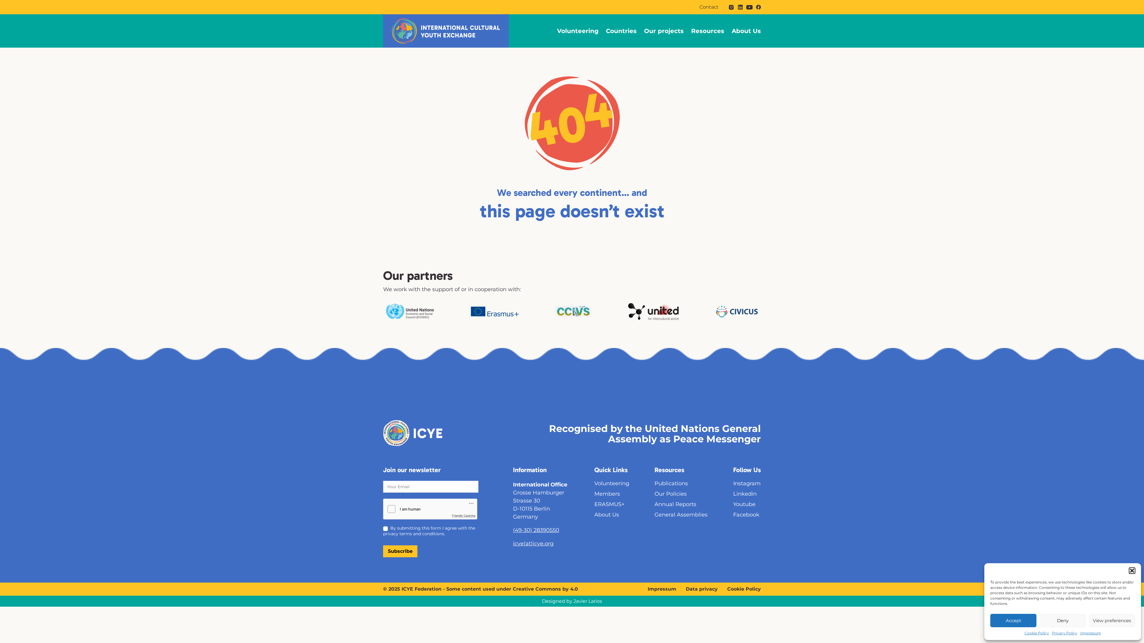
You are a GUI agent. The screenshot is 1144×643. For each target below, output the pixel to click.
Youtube (744, 504)
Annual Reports (675, 504)
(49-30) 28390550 (536, 530)
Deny (1063, 620)
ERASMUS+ (609, 504)
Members (607, 494)
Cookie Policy (1037, 633)
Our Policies (671, 494)
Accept (1013, 620)
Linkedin (745, 494)
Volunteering (578, 31)
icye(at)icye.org (533, 543)
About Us (746, 31)
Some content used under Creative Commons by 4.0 (512, 589)
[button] (1132, 571)
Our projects (664, 31)
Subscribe (400, 551)
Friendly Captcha (463, 515)
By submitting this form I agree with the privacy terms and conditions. (429, 530)
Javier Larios (587, 601)
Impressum (1090, 633)
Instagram (747, 483)
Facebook (746, 514)
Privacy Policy (1064, 633)
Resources (707, 31)
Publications (671, 483)
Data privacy (702, 589)
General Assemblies (681, 514)
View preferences (1112, 620)
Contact (709, 7)
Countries (621, 31)
